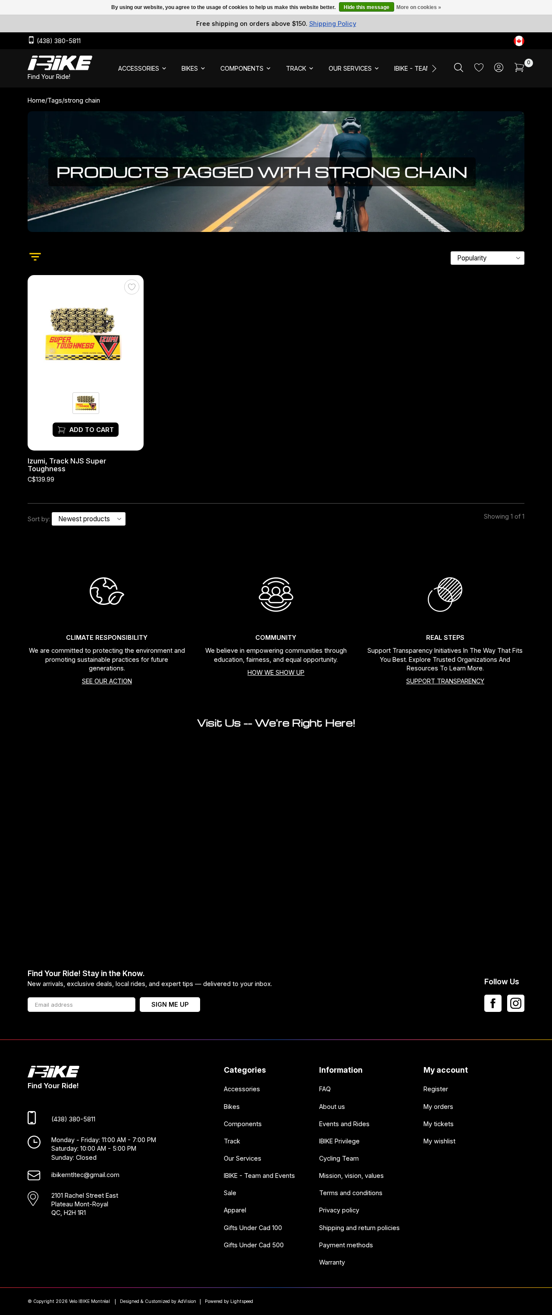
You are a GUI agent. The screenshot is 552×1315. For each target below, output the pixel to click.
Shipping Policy (332, 23)
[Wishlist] (478, 69)
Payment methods (346, 1244)
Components (243, 1123)
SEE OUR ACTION (107, 681)
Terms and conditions (351, 1192)
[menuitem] (143, 68)
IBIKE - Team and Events (259, 1175)
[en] (519, 40)
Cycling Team (339, 1158)
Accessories (242, 1089)
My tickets (438, 1123)
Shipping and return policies (359, 1227)
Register (435, 1089)
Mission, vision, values (351, 1175)
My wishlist (439, 1140)
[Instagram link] (515, 1003)
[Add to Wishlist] (131, 287)
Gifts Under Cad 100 (253, 1227)
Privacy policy (339, 1210)
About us (332, 1106)
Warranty (332, 1261)
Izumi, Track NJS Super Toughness (67, 465)
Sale (230, 1192)
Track (232, 1140)
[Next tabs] (433, 68)
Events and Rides (344, 1123)
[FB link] (493, 1003)
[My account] (498, 69)
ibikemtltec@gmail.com (85, 1174)
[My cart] (519, 69)
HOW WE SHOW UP (276, 672)
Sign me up (169, 1004)
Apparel (235, 1210)
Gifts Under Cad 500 (254, 1244)
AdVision (187, 1301)
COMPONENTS (241, 68)
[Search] (458, 69)
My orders (438, 1106)
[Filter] (35, 257)
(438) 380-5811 (58, 41)
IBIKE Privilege (339, 1140)
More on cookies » (418, 7)
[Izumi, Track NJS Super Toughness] (86, 333)
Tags (54, 100)
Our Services (242, 1158)
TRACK (296, 68)
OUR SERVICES (350, 68)
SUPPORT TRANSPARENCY (445, 681)
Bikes (232, 1106)
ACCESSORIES (138, 68)
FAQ (325, 1089)
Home (36, 100)
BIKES (190, 68)
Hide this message (366, 7)
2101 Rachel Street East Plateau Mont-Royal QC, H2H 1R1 (84, 1204)
